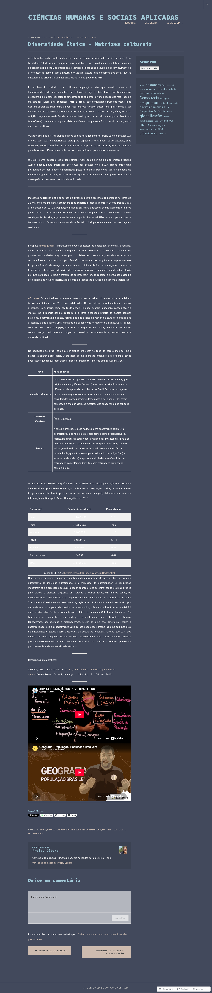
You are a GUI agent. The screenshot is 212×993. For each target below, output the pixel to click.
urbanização (148, 133)
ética (166, 134)
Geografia (151, 22)
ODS (171, 120)
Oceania (164, 120)
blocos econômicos (148, 89)
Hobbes (166, 116)
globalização (151, 115)
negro (41, 833)
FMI (159, 111)
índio (43, 829)
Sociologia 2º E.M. (86, 37)
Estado (167, 107)
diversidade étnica (77, 829)
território (159, 129)
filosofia (152, 111)
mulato (32, 833)
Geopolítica (167, 111)
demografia (165, 98)
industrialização (146, 121)
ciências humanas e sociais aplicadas (103, 17)
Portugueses (47, 245)
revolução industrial (146, 129)
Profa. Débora (64, 37)
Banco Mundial (168, 85)
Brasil (161, 89)
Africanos (33, 298)
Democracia (149, 97)
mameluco (95, 829)
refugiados (161, 125)
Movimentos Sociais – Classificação (110, 952)
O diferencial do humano (51, 950)
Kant (156, 121)
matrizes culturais (113, 829)
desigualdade (149, 103)
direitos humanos (151, 107)
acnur (142, 85)
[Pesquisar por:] (207, 4)
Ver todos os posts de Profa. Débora (52, 862)
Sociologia (173, 22)
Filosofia (130, 22)
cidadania (171, 89)
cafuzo (61, 829)
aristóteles (153, 85)
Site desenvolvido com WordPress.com (106, 987)
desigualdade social (169, 103)
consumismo (148, 93)
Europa (143, 111)
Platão (151, 125)
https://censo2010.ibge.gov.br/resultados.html (89, 573)
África (161, 134)
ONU (143, 125)
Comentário (120, 918)
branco (51, 829)
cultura (160, 93)
